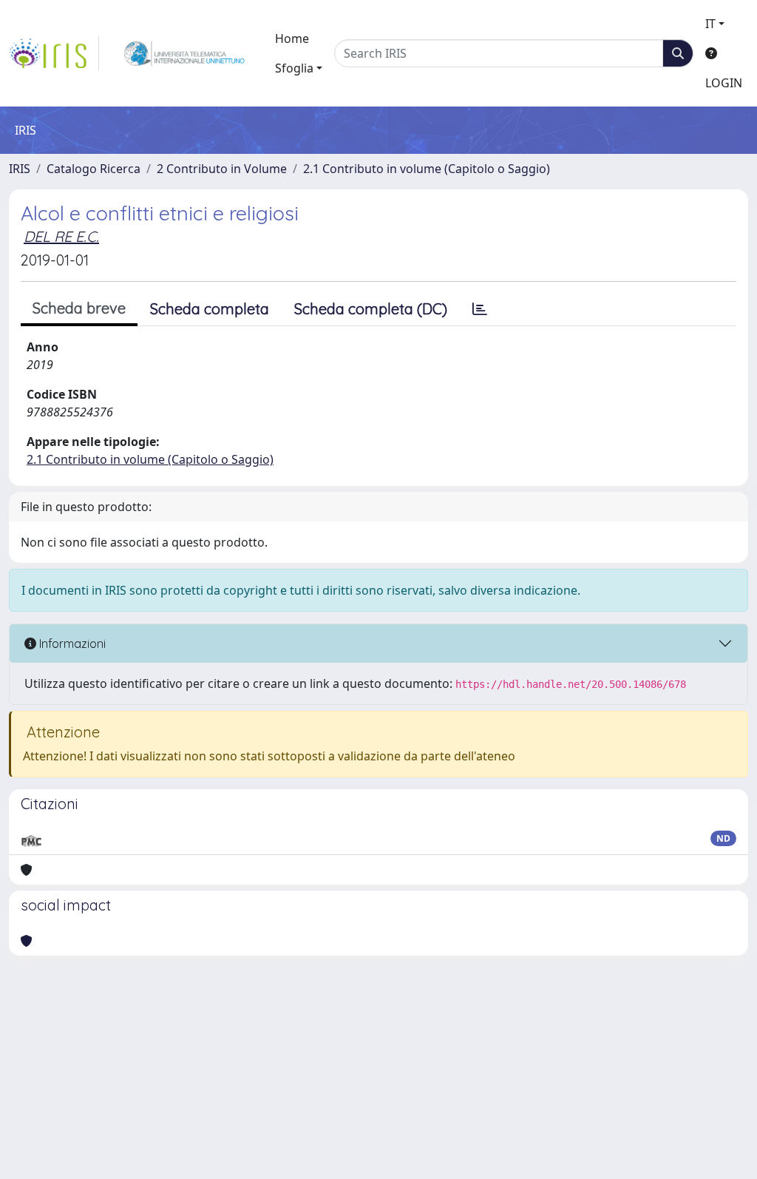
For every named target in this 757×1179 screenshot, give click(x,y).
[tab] (480, 309)
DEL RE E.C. (61, 236)
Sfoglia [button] (294, 68)
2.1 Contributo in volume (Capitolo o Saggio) (426, 169)
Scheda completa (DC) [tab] (370, 309)
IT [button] (710, 24)
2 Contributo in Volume (222, 169)
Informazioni (71, 643)
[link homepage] (54, 53)
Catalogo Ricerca (93, 169)
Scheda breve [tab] (79, 308)
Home (292, 38)
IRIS (19, 169)
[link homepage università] (184, 53)
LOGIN (723, 83)
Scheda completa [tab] (209, 309)
